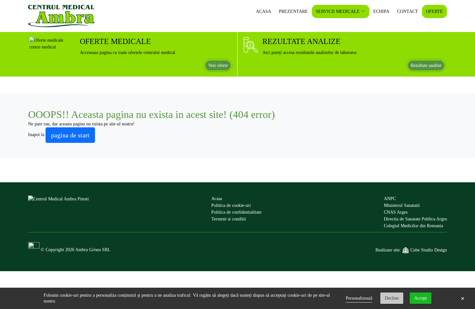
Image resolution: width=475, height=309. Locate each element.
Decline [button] (392, 298)
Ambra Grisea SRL (93, 249)
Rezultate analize (426, 65)
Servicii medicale (338, 11)
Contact (407, 11)
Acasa (263, 11)
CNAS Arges (395, 212)
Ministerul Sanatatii (402, 205)
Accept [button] (420, 298)
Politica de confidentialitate (236, 212)
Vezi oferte (218, 65)
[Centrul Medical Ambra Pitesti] (58, 212)
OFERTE (434, 11)
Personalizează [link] (359, 298)
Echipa (381, 11)
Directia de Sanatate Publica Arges (415, 219)
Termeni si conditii (228, 219)
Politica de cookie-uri (231, 205)
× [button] (462, 298)
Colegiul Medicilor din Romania (413, 225)
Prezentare (293, 11)
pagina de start (70, 135)
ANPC (390, 198)
